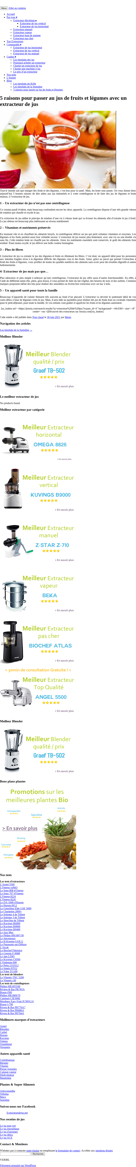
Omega (4, 1041)
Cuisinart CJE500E (10, 998)
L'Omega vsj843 (8, 887)
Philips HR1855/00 (10, 986)
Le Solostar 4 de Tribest (12, 914)
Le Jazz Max (6, 932)
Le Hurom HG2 (8, 905)
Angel (3, 1026)
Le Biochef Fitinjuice (11, 950)
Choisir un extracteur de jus (27, 65)
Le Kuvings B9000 (10, 926)
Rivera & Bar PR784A (12, 1013)
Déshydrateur (7, 1075)
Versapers (5, 1047)
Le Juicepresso (7, 938)
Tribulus (4, 1094)
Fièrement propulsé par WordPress (18, 1165)
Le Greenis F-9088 (10, 953)
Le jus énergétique (9, 1128)
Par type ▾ (12, 17)
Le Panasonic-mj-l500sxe (13, 944)
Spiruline (4, 1100)
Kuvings (4, 1038)
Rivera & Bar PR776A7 (12, 1007)
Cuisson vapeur (8, 1072)
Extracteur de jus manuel (26, 53)
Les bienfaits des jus (23, 59)
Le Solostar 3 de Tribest (12, 917)
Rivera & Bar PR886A (12, 1010)
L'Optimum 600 (8, 962)
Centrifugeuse (7, 1060)
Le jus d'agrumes (9, 1131)
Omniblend (6, 1044)
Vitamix (4, 1066)
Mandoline (5, 1078)
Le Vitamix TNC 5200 (12, 977)
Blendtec (4, 1029)
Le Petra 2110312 (9, 965)
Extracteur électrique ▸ (25, 20)
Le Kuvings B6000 (10, 923)
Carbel (3, 1032)
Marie (68, 317)
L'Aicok (4, 947)
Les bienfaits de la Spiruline (27, 86)
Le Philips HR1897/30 (12, 935)
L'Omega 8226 (8, 899)
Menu (4, 8)
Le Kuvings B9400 (10, 929)
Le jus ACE (6, 1137)
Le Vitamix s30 (8, 980)
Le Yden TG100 (8, 971)
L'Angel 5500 (7, 884)
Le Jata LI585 (7, 956)
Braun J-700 (6, 1004)
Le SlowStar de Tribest (12, 920)
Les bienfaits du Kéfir (24, 83)
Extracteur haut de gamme (27, 35)
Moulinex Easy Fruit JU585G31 (17, 1001)
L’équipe (11, 77)
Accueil (11, 14)
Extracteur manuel (22, 29)
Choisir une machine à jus (26, 68)
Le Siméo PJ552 (8, 968)
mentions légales (104, 1150)
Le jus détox (6, 1134)
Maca (3, 1097)
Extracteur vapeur (22, 32)
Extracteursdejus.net (17, 1112)
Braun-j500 (6, 992)
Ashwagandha (7, 1091)
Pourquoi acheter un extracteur (29, 62)
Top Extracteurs (15, 41)
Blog (9, 80)
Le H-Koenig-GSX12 (11, 941)
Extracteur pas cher (23, 38)
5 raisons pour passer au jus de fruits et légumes (38, 89)
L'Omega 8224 (8, 896)
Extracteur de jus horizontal (34, 26)
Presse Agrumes (8, 1069)
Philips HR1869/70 (10, 995)
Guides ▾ (11, 56)
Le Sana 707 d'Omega (11, 893)
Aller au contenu (17, 8)
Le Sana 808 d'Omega (11, 890)
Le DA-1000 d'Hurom (12, 902)
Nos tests (11, 74)
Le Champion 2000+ (11, 911)
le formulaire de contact (68, 1150)
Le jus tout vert (8, 1125)
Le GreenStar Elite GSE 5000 (15, 908)
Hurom (3, 1035)
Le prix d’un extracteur (25, 71)
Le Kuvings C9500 (10, 959)
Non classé (38, 317)
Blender (4, 1063)
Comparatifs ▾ (14, 44)
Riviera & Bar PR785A (12, 989)
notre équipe (32, 1150)
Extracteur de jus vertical (33, 23)
